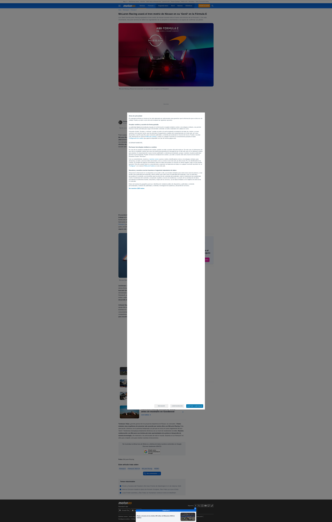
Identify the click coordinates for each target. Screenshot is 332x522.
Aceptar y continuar (194, 406)
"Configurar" (132, 166)
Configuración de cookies (136, 138)
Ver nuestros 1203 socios (136, 188)
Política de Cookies (151, 136)
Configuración (177, 406)
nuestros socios (154, 159)
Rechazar (161, 406)
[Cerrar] (195, 508)
